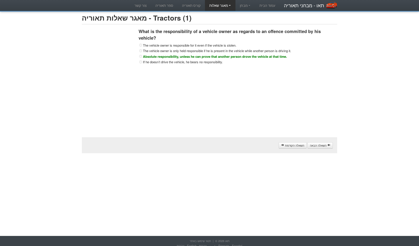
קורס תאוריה (191, 5)
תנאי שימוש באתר (200, 241)
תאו (304, 5)
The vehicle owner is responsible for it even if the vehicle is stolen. (189, 45)
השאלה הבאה (318, 145)
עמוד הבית (267, 5)
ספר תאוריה (164, 5)
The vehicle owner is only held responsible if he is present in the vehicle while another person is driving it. (217, 51)
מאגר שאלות (219, 5)
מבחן (244, 5)
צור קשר (140, 5)
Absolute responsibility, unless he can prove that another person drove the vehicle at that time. (215, 56)
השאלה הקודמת (294, 145)
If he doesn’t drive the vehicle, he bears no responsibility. (183, 62)
